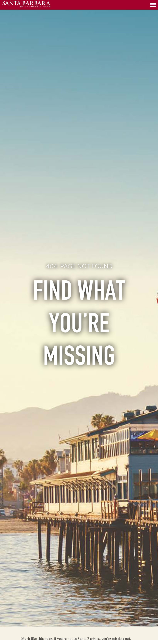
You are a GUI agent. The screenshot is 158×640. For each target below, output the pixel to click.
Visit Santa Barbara (27, 5)
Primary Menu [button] (153, 5)
